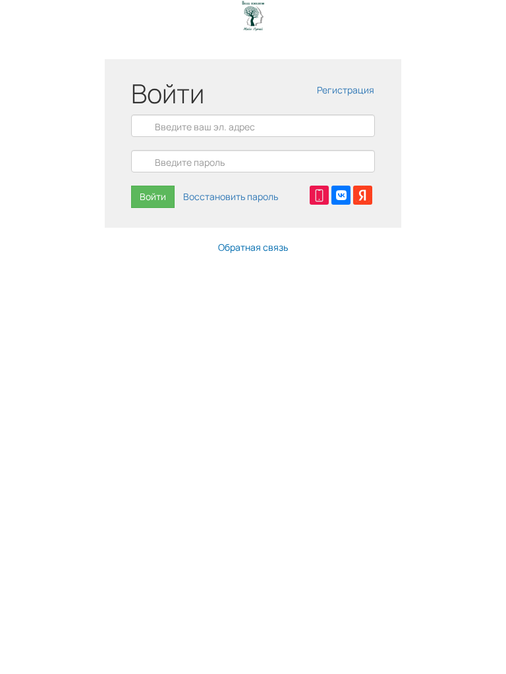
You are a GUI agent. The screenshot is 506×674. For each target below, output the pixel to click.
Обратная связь (253, 247)
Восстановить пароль (230, 196)
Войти (153, 196)
